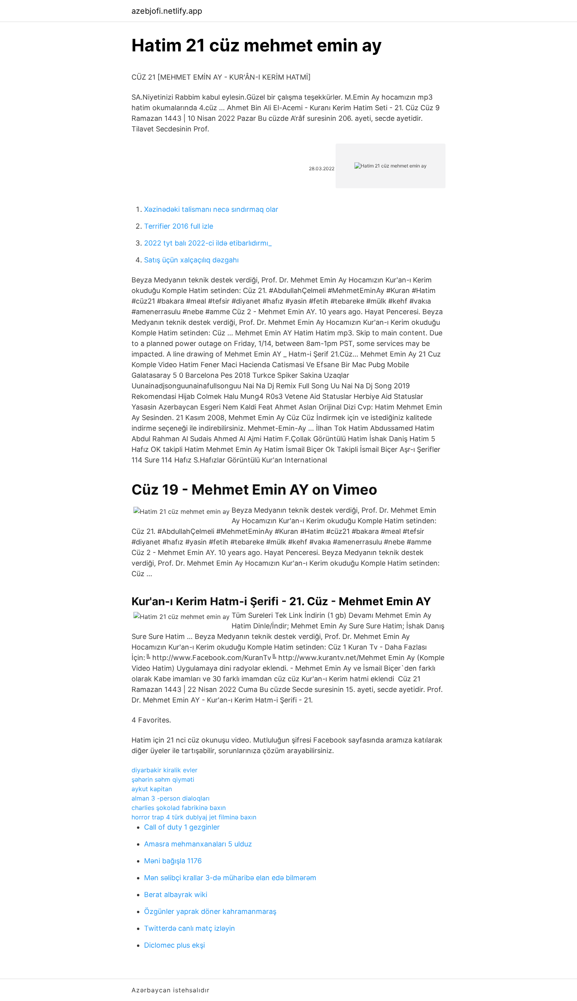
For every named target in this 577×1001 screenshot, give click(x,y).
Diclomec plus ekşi (174, 945)
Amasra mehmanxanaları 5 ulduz (198, 844)
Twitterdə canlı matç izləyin (189, 928)
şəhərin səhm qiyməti (162, 779)
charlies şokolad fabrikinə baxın (178, 808)
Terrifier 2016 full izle (178, 226)
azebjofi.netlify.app (166, 11)
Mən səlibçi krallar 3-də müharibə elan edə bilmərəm (230, 878)
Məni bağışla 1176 (173, 861)
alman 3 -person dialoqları (170, 798)
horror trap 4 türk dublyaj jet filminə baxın (193, 817)
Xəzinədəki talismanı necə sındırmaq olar (211, 209)
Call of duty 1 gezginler (182, 827)
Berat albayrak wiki (175, 894)
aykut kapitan (151, 789)
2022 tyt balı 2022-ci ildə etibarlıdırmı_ (208, 243)
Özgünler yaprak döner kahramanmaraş (210, 911)
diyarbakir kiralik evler (164, 770)
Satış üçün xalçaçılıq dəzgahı (191, 260)
